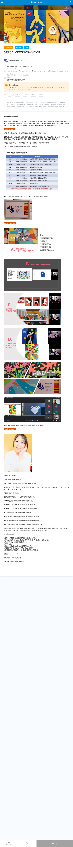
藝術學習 (17, 95)
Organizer (9, 845)
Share (66, 7)
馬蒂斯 (25, 95)
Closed (54, 844)
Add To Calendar (12, 68)
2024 (9, 95)
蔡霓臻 (41, 95)
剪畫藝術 (33, 95)
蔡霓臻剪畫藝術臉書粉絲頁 (15, 80)
